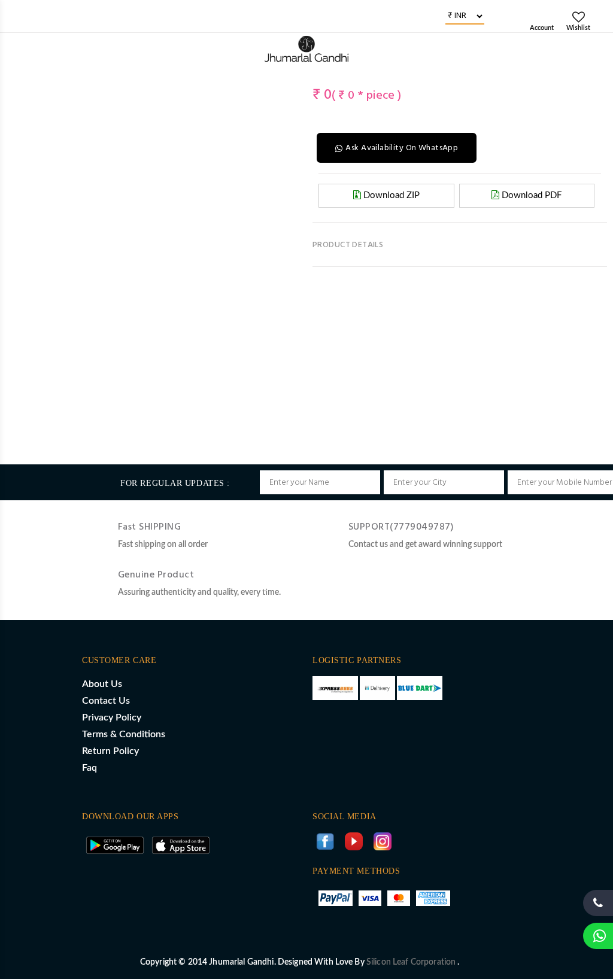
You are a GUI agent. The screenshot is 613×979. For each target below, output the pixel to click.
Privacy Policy (111, 717)
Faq (89, 768)
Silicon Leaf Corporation (412, 962)
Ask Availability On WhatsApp (401, 148)
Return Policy (110, 751)
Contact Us (106, 701)
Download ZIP (390, 195)
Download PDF (530, 195)
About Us (102, 684)
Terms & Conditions (123, 734)
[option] (29, 78)
